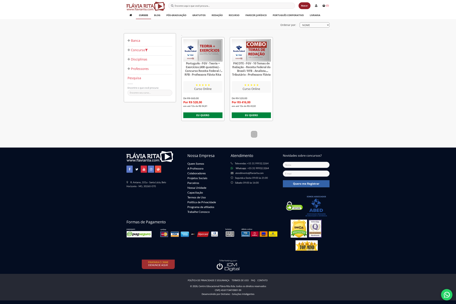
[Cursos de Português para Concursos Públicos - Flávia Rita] (145, 4)
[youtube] (144, 169)
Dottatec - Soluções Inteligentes (237, 294)
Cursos (143, 15)
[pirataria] (158, 264)
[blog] (158, 169)
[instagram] (151, 169)
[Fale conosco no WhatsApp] (446, 294)
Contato (262, 280)
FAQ (253, 280)
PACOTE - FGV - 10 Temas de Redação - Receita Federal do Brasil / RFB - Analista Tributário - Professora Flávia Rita (251, 70)
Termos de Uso (196, 197)
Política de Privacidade (201, 202)
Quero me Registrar (306, 183)
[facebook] (130, 169)
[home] (131, 15)
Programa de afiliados (200, 207)
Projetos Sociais (197, 178)
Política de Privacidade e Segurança (208, 280)
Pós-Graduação (176, 15)
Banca (135, 41)
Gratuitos (199, 15)
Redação (217, 15)
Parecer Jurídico (256, 15)
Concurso (137, 50)
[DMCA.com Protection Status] (299, 229)
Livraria (315, 15)
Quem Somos (195, 163)
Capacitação (195, 192)
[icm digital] (228, 265)
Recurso (234, 15)
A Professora (195, 168)
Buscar (304, 5)
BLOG (157, 15)
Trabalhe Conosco (198, 212)
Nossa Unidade (196, 187)
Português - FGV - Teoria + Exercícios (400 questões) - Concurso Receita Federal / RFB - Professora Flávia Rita (203, 69)
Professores (139, 69)
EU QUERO (202, 115)
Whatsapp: (252, 168)
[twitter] (136, 169)
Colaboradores (196, 173)
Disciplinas (138, 59)
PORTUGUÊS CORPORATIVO (288, 15)
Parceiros (193, 183)
